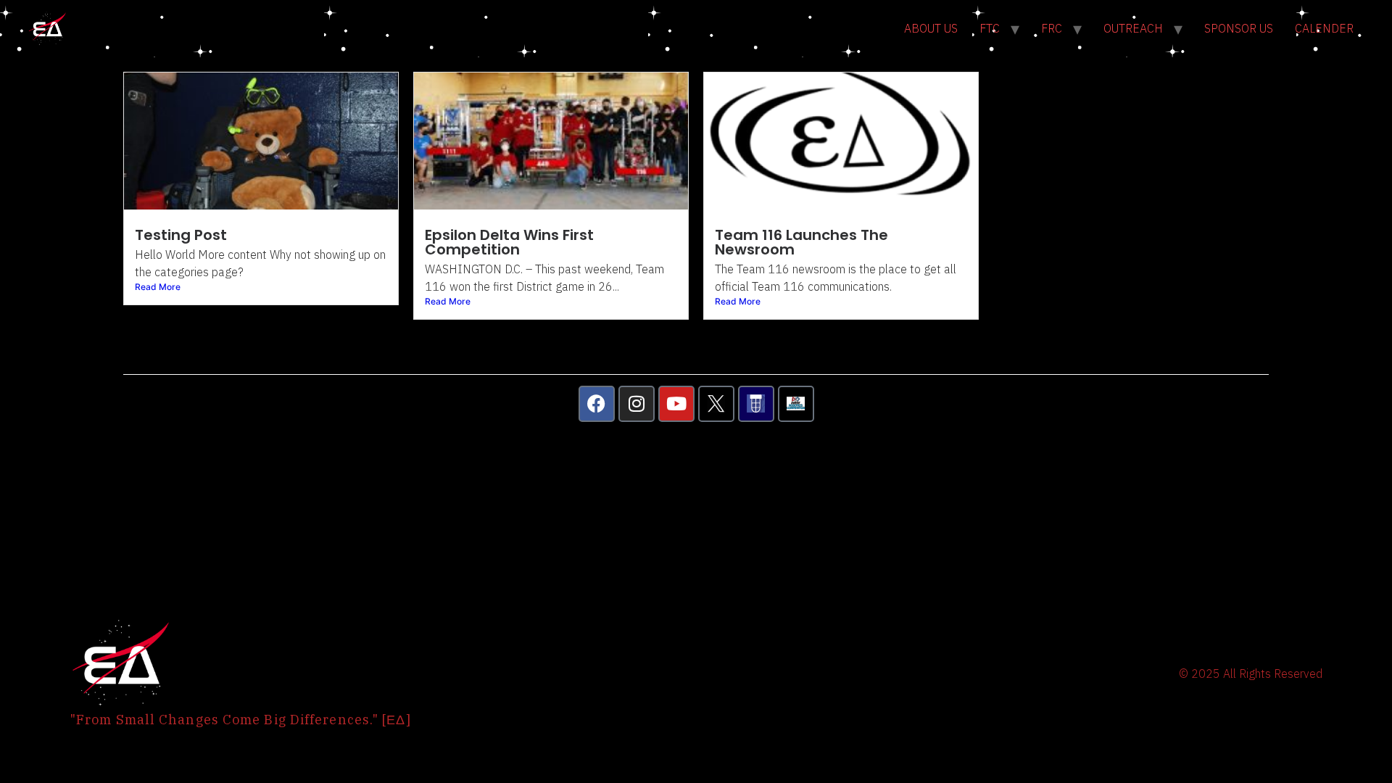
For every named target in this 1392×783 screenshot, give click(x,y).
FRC (1051, 28)
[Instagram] (636, 404)
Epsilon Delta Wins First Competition (509, 242)
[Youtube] (676, 404)
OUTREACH (1133, 28)
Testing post (181, 235)
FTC (989, 28)
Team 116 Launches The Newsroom (801, 242)
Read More (158, 286)
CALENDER (1324, 28)
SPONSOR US (1238, 28)
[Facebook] (597, 404)
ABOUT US (931, 28)
